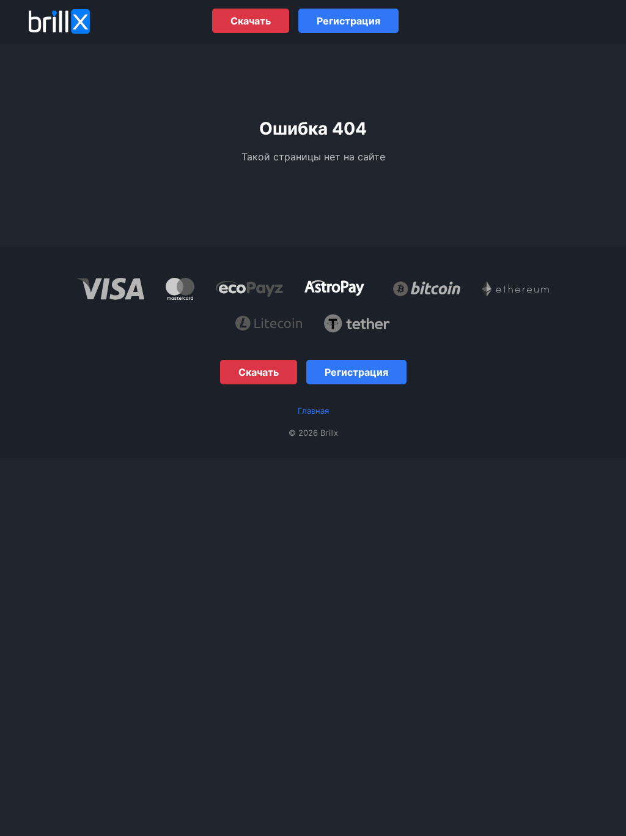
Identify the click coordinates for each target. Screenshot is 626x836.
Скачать (250, 21)
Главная (313, 411)
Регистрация (348, 21)
